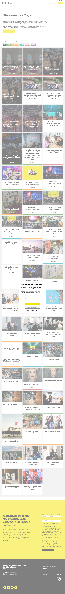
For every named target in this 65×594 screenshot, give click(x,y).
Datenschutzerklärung (29, 310)
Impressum (38, 310)
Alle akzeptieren (32, 304)
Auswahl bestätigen (32, 307)
